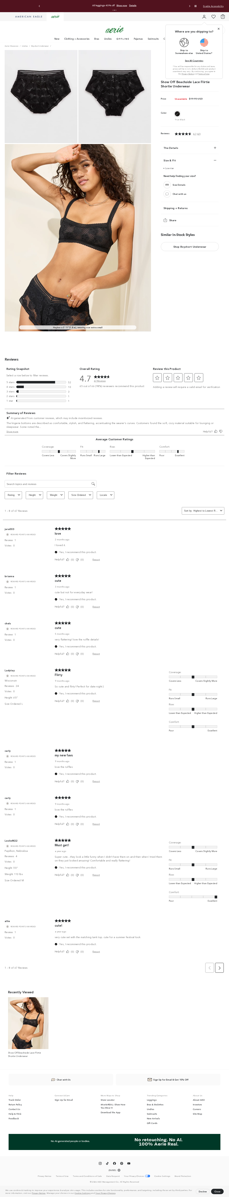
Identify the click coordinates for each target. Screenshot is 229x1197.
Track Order (15, 1099)
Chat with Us (64, 1079)
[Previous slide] (39, 6)
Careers (197, 1109)
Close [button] (217, 1191)
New (56, 38)
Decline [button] (203, 1191)
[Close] (219, 29)
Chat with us (179, 193)
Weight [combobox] (53, 495)
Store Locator (107, 1099)
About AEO (199, 1099)
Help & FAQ (15, 1113)
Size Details (179, 184)
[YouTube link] (128, 1164)
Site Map (197, 1113)
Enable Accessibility (213, 6)
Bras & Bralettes (155, 1104)
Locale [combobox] (103, 495)
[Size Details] (167, 184)
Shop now (121, 5)
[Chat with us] (167, 193)
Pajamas (138, 38)
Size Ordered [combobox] (78, 495)
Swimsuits (153, 38)
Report (96, 559)
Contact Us (14, 1109)
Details (132, 5)
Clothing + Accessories (77, 38)
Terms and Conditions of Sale (87, 1175)
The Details (171, 148)
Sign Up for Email (64, 1099)
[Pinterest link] (121, 1164)
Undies (108, 38)
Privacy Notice (38, 1192)
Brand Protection (183, 1175)
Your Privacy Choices (105, 1192)
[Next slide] (189, 6)
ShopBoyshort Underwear (189, 246)
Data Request (113, 1175)
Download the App (111, 1112)
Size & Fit (170, 160)
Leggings (152, 1099)
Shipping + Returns (176, 208)
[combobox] (206, 510)
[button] (114, 10)
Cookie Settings (83, 1192)
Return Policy (15, 1104)
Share (172, 220)
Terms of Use (203, 74)
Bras (96, 38)
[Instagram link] (100, 1164)
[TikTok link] (107, 1164)
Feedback (14, 1118)
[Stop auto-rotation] (195, 6)
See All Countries (194, 60)
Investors (197, 1104)
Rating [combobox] (11, 495)
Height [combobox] (32, 495)
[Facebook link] (114, 1164)
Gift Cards (152, 1123)
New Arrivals (153, 1118)
